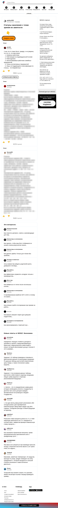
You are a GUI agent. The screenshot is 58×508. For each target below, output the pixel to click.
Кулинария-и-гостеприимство (15, 320)
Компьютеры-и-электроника (15, 239)
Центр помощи (21, 492)
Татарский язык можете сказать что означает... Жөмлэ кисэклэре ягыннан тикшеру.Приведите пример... (18, 474)
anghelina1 (10, 414)
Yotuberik (9, 452)
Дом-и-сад (9, 280)
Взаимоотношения (12, 228)
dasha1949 (9, 398)
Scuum (9, 468)
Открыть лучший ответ (29, 505)
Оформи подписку (47, 103)
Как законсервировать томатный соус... (16, 325)
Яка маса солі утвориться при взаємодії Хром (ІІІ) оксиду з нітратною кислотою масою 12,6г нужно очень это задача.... (19, 446)
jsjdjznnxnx (10, 428)
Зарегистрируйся (21, 490)
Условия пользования (9, 494)
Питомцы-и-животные (13, 259)
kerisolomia (10, 337)
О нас (5, 490)
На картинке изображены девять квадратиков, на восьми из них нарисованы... (47, 57)
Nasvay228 (10, 152)
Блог (5, 492)
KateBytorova (10, 368)
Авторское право (7, 496)
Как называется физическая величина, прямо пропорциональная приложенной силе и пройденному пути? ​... (18, 434)
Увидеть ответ (9, 38)
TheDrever (9, 382)
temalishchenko (11, 85)
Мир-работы (10, 270)
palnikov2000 (10, 20)
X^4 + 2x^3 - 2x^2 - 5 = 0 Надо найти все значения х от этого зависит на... (47, 79)
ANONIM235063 (11, 440)
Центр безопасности (22, 494)
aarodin (9, 47)
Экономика (17, 21)
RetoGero (9, 353)
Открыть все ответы (10, 77)
